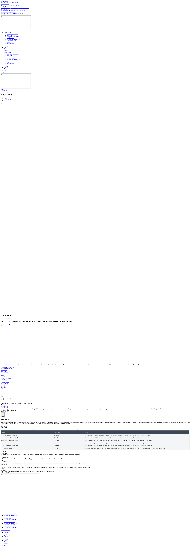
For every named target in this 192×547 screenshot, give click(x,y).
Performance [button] (4, 456)
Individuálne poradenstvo (13, 36)
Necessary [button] (3, 424)
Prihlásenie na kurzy (11, 44)
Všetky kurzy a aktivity (12, 34)
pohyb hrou (6, 100)
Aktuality (6, 47)
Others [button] (2, 468)
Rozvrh (8, 42)
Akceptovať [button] (13, 410)
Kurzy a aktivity (7, 32)
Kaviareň (6, 46)
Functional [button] (3, 451)
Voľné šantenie (10, 38)
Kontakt (5, 50)
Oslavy (5, 533)
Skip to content (4, 1)
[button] (3, 72)
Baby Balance (10, 35)
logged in (9, 318)
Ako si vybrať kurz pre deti (10, 519)
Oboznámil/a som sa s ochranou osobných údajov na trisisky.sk (17, 403)
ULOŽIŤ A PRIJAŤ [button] (5, 472)
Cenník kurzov (10, 43)
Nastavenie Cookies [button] (5, 410)
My (4, 48)
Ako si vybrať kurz (11, 40)
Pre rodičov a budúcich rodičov (14, 39)
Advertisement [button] (4, 464)
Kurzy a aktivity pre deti (9, 514)
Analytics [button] (3, 460)
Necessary (4, 426)
